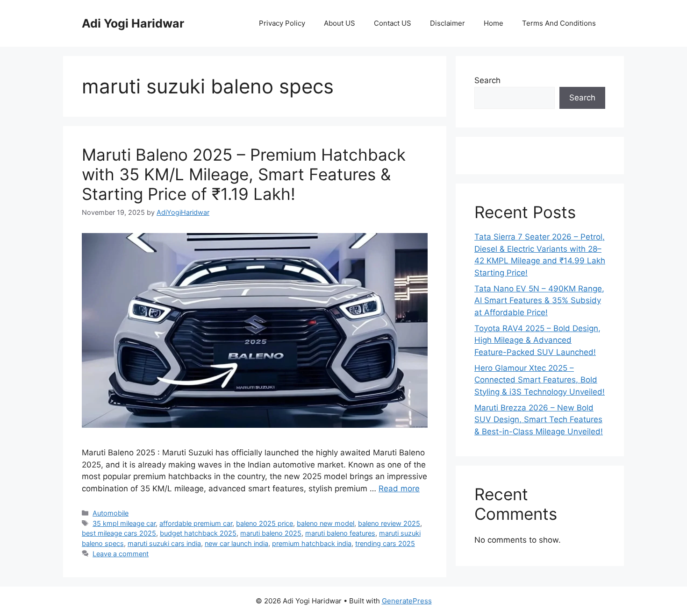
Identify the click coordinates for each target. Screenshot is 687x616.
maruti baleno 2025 (270, 533)
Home (493, 23)
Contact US (392, 23)
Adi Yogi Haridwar (133, 23)
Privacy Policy (282, 23)
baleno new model (325, 523)
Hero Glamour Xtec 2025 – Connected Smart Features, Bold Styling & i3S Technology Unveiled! (539, 380)
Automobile (111, 513)
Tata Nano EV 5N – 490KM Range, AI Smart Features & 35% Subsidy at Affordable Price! (539, 300)
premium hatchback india (311, 543)
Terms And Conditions (559, 23)
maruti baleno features (340, 533)
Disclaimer (447, 23)
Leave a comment (121, 554)
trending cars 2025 (385, 543)
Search (487, 80)
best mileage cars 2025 (119, 533)
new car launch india (236, 543)
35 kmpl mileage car (124, 523)
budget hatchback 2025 (198, 533)
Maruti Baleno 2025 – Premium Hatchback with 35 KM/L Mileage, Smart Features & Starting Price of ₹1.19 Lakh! (244, 174)
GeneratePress (407, 600)
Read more (399, 488)
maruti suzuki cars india (164, 543)
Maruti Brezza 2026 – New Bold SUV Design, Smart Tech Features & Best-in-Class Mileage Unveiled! (538, 419)
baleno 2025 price (264, 523)
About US (339, 23)
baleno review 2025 (389, 523)
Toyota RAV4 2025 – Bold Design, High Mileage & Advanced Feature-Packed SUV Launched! (537, 340)
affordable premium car (195, 523)
